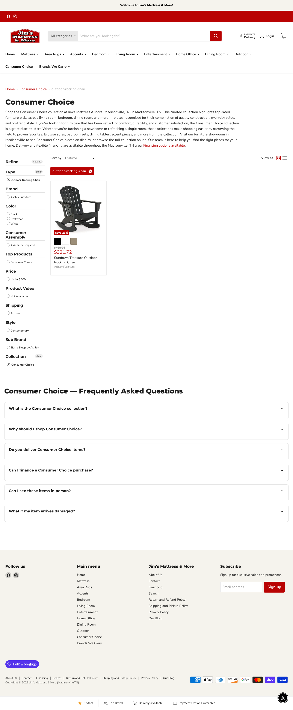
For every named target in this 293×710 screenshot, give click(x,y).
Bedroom (99, 54)
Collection (16, 356)
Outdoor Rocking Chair (25, 180)
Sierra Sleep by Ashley (25, 348)
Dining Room (215, 54)
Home (10, 54)
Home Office (186, 54)
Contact (154, 581)
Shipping (14, 305)
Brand (12, 189)
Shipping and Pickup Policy (168, 606)
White (14, 224)
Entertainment (156, 54)
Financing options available (164, 145)
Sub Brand (16, 339)
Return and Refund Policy (167, 599)
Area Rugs (53, 54)
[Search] (216, 36)
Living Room (126, 54)
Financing (156, 587)
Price (11, 271)
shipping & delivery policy (122, 459)
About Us (155, 575)
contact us (197, 459)
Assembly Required (23, 245)
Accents (77, 54)
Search (154, 593)
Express (16, 313)
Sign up (274, 587)
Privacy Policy (159, 612)
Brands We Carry (53, 66)
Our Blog (155, 618)
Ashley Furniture (21, 197)
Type (10, 172)
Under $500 (18, 279)
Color (11, 206)
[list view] (285, 158)
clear (39, 171)
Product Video (20, 288)
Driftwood (17, 219)
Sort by (55, 158)
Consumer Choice (19, 66)
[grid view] (279, 158)
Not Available (19, 296)
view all (37, 161)
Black (14, 214)
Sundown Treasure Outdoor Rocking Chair (75, 260)
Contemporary (20, 331)
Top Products (19, 254)
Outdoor (241, 54)
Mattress (28, 54)
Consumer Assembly (16, 235)
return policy (255, 521)
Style (10, 322)
